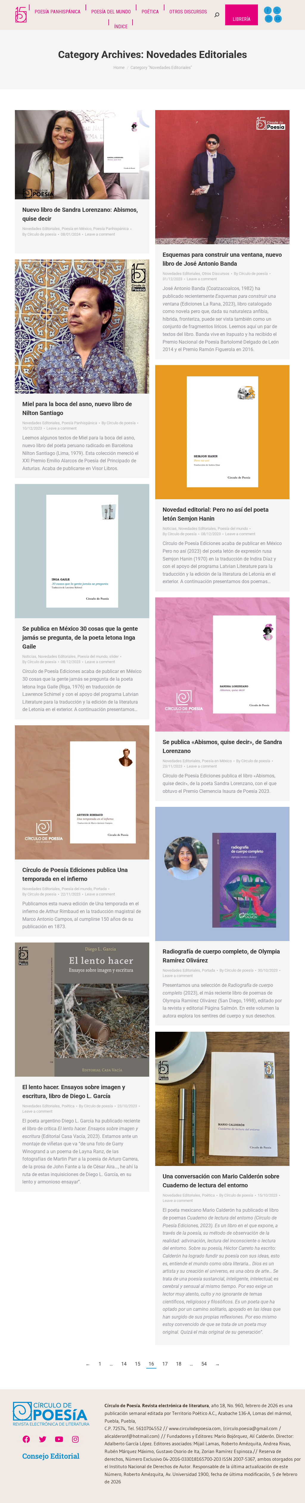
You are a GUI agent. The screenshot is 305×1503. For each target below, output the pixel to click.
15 (137, 1364)
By (39, 234)
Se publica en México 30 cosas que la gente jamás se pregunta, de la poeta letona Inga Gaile (80, 637)
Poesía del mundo (233, 528)
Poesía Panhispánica (111, 228)
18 (178, 1364)
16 (151, 1364)
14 (124, 1364)
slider (114, 656)
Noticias (170, 528)
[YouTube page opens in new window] (278, 19)
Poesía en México (76, 228)
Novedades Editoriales (41, 228)
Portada (100, 889)
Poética (68, 1106)
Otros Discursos (215, 273)
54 (204, 1364)
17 (165, 1364)
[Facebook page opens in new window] (268, 10)
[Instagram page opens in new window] (269, 19)
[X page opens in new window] (277, 10)
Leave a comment (100, 234)
